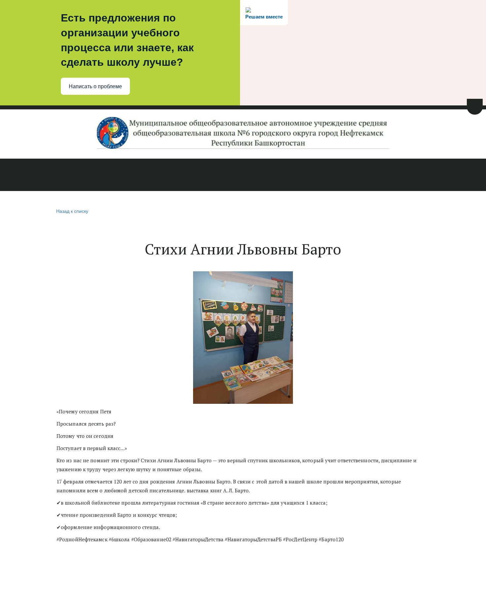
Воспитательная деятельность (283, 175)
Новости (21, 175)
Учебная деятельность (199, 175)
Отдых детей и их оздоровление (380, 175)
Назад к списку (72, 211)
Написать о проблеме (95, 86)
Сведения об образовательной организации (98, 175)
